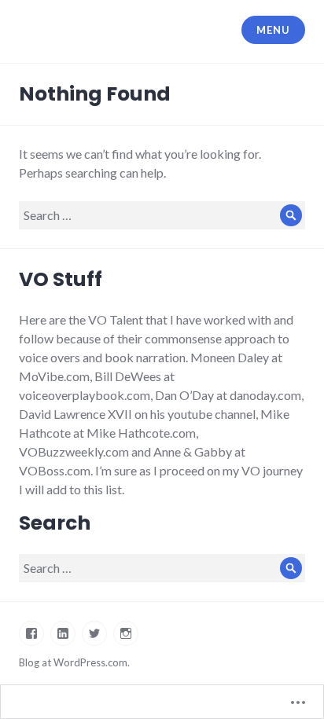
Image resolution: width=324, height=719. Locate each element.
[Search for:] (162, 214)
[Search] (291, 215)
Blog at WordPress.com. (74, 662)
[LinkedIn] (62, 633)
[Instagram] (125, 633)
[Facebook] (31, 633)
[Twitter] (94, 633)
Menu (272, 30)
